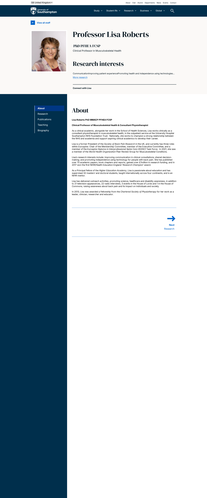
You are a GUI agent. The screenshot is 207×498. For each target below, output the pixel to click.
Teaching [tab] (43, 124)
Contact (173, 3)
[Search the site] (171, 11)
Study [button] (97, 10)
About (128, 3)
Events (165, 3)
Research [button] (128, 10)
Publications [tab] (44, 119)
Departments (150, 3)
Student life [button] (111, 10)
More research (80, 77)
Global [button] (159, 10)
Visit (134, 3)
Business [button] (144, 10)
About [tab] (41, 108)
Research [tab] (43, 113)
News (159, 3)
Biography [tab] (43, 130)
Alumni (140, 3)
